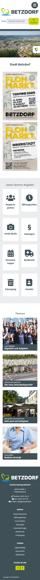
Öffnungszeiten (20, 517)
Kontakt (29, 289)
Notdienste (29, 260)
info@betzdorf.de (24, 502)
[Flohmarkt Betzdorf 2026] (20, 96)
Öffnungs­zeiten (29, 204)
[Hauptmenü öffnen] (34, 5)
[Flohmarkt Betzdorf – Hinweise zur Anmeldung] (20, 146)
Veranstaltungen (20, 528)
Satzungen (29, 234)
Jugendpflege (20, 548)
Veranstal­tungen (11, 262)
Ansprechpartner (20, 514)
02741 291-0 (24, 496)
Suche (3, 21)
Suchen (34, 22)
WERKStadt (20, 555)
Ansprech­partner (11, 206)
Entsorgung (10, 289)
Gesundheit (20, 551)
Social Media (10, 233)
